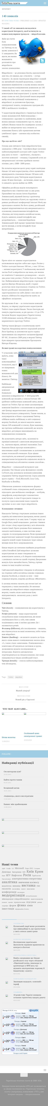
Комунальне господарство (24, 979)
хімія (30, 905)
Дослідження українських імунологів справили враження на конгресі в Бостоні (28, 944)
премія (10, 902)
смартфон (5, 906)
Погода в (20, 1037)
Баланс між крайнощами (15, 804)
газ (38, 885)
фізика (21, 905)
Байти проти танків (13, 779)
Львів (3, 876)
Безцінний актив (11, 788)
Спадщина (17, 992)
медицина (20, 892)
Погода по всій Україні (20, 1053)
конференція (9, 891)
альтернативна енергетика (27, 878)
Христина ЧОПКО (11, 21)
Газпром (37, 868)
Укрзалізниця (6, 879)
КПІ (24, 872)
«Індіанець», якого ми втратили (18, 796)
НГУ (8, 875)
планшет (4, 902)
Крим (39, 871)
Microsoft (19, 868)
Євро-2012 (29, 868)
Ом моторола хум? (12, 771)
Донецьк (6, 871)
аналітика (9, 881)
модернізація (13, 895)
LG (13, 868)
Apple (3, 868)
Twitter (10, 677)
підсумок (31, 901)
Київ (30, 871)
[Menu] (45, 3)
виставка (29, 885)
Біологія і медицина (22, 939)
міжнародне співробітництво (16, 899)
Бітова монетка (8, 737)
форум (12, 905)
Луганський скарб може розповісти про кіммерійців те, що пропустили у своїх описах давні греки (29, 929)
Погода (5, 1010)
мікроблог (19, 677)
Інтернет (6, 9)
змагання (31, 889)
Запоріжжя (16, 872)
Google (8, 868)
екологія (6, 888)
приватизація (19, 902)
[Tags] (38, 918)
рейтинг (39, 902)
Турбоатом (36, 876)
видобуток (6, 886)
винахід (16, 885)
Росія (27, 874)
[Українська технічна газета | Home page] (19, 3)
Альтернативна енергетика (24, 955)
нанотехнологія (37, 899)
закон (23, 889)
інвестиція (8, 908)
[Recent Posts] (9, 918)
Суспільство (18, 923)
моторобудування (31, 896)
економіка (16, 889)
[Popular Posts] (24, 918)
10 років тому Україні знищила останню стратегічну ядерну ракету (29, 996)
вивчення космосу (28, 882)
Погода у (20, 1013)
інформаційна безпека (22, 909)
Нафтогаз (17, 875)
